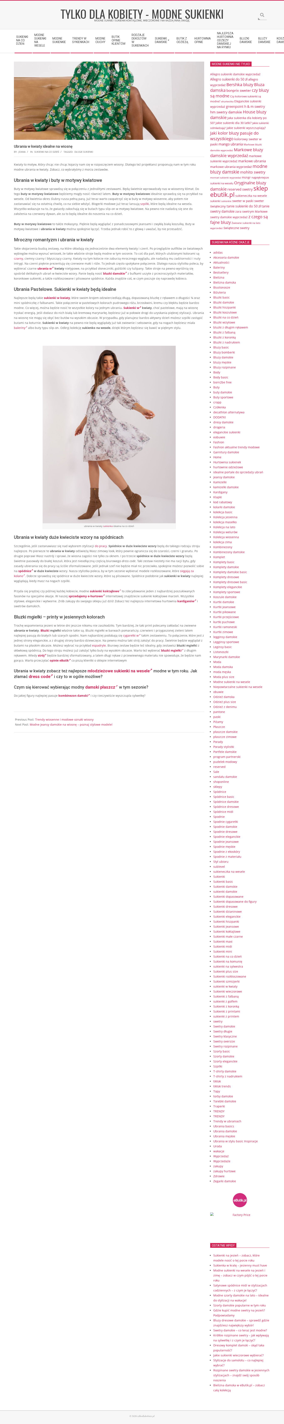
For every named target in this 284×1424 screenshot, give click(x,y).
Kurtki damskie (223, 602)
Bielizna (218, 277)
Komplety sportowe (226, 592)
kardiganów (185, 601)
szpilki (144, 204)
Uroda (217, 1146)
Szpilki (217, 1066)
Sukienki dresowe (225, 906)
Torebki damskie (224, 1101)
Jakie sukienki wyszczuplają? (246, 128)
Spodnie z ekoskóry (226, 852)
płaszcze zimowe (225, 737)
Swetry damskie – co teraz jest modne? (240, 1330)
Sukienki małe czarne (228, 936)
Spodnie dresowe (225, 832)
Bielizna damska (224, 282)
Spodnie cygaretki (225, 822)
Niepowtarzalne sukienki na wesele (237, 687)
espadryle (99, 645)
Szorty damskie (223, 1056)
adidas (218, 252)
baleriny (19, 328)
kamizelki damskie (226, 487)
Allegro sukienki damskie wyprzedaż (235, 74)
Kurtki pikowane (224, 612)
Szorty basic (221, 1051)
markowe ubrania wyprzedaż (231, 167)
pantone (219, 712)
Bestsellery (220, 272)
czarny (18, 258)
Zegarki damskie (224, 1181)
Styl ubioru (220, 862)
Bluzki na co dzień (225, 317)
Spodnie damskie (225, 827)
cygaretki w (131, 635)
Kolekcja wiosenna (226, 537)
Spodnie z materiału (227, 857)
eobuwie (219, 437)
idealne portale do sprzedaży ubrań (238, 472)
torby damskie (223, 1096)
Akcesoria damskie (226, 257)
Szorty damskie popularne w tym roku (239, 1305)
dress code (39, 676)
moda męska (222, 672)
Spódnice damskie (226, 802)
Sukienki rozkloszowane (229, 976)
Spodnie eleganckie (226, 837)
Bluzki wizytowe (224, 322)
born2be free (222, 382)
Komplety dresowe (226, 577)
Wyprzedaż (221, 1156)
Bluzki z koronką (224, 337)
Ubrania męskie (224, 1136)
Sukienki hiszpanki (226, 921)
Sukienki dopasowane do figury (235, 901)
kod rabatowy (222, 502)
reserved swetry (240, 189)
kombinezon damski (73, 696)
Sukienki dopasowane (228, 897)
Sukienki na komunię (227, 961)
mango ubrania (231, 144)
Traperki (219, 1106)
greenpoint (234, 106)
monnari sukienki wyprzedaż (225, 177)
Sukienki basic (223, 882)
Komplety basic (224, 562)
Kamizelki (220, 482)
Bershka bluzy (239, 84)
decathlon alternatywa (228, 412)
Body (216, 372)
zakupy (218, 1166)
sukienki (215, 201)
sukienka (108, 526)
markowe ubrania (252, 161)
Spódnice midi (223, 812)
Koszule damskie (225, 597)
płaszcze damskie (225, 732)
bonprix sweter (238, 90)
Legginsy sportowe (226, 642)
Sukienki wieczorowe (227, 991)
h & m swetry (254, 106)
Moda (217, 662)
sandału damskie (225, 777)
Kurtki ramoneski (225, 627)
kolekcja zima (222, 542)
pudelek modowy (225, 762)
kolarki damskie (224, 507)
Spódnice (219, 792)
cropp (217, 402)
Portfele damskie (225, 752)
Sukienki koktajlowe (226, 931)
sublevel (219, 867)
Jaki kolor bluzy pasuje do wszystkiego (234, 135)
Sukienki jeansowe (226, 926)
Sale (216, 772)
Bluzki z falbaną (224, 332)
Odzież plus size (224, 702)
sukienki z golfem (225, 1001)
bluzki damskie (114, 273)
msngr (246, 177)
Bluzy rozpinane (224, 367)
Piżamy (218, 722)
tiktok (217, 1081)
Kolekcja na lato (224, 527)
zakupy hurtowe (224, 1171)
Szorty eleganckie (225, 1061)
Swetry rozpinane (225, 1046)
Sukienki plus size (225, 971)
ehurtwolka (227, 101)
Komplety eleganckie (227, 587)
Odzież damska (224, 697)
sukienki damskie (225, 892)
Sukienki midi (222, 946)
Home (217, 457)
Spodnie (219, 817)
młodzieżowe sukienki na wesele (119, 670)
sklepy (217, 787)
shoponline (221, 782)
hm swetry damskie (226, 111)
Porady (218, 742)
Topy (216, 1091)
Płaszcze (219, 727)
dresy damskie (223, 422)
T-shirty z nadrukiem (227, 1076)
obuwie (218, 692)
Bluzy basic (221, 347)
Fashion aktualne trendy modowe (236, 447)
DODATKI (219, 417)
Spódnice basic (223, 797)
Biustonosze (221, 287)
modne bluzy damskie (238, 169)
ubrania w (44, 268)
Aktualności (221, 262)
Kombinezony (222, 547)
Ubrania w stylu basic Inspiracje (235, 1141)
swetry (217, 1021)
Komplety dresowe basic (230, 582)
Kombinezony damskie (229, 552)
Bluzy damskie (223, 357)
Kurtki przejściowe (226, 617)
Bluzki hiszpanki (224, 307)
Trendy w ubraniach (227, 1121)
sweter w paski (242, 201)
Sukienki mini (222, 951)
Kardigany (220, 492)
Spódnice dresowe (226, 807)
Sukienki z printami (226, 1011)
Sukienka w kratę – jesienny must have (240, 1265)
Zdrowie (219, 1176)
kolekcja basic (222, 512)
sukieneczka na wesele (251, 196)
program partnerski (227, 757)
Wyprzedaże (221, 1161)
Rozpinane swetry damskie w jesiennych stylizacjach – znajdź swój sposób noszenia (241, 1375)
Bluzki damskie (223, 302)
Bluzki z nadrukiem (226, 342)
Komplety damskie (226, 567)
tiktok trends (222, 1086)
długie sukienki (83, 151)
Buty (216, 387)
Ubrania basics (223, 1126)
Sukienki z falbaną (226, 996)
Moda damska (223, 667)
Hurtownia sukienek (227, 462)
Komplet (219, 557)
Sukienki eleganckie (227, 916)
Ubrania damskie (225, 1131)
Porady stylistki (223, 747)
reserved (219, 767)
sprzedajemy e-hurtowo (86, 596)
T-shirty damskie (224, 1071)
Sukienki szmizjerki (226, 981)
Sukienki (219, 877)
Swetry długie (222, 1031)
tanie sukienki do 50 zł (244, 206)
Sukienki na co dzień (46, 151)
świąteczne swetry (236, 228)
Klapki (217, 497)
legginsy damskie (225, 637)
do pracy (101, 546)
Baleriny (219, 267)
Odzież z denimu (225, 707)
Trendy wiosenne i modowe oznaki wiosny (64, 719)
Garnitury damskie (226, 452)
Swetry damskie (224, 1026)
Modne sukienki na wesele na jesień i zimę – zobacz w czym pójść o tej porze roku (240, 1275)
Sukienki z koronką (226, 1006)
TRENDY (219, 1111)
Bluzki (45, 630)
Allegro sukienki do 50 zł (228, 79)
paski (217, 717)
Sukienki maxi (222, 941)
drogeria (219, 427)
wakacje (218, 1151)
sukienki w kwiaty (57, 298)
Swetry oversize (224, 1041)
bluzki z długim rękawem (230, 327)
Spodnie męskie (224, 847)
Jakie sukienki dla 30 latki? (234, 123)
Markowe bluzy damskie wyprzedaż (236, 152)
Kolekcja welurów (225, 532)
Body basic (220, 377)
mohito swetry (252, 172)
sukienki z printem (226, 1016)
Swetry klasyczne (225, 1036)
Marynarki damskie (226, 657)
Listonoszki (220, 652)
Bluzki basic (221, 297)
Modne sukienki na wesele (231, 682)
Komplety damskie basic (230, 572)
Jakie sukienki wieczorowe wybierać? (238, 1355)
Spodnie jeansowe (226, 842)
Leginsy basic (222, 647)
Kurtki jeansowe (224, 607)
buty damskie (222, 392)
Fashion (218, 442)
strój (41, 655)
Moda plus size (223, 677)
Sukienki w (131, 308)
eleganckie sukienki (226, 432)
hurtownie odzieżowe (228, 467)
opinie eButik (59, 660)
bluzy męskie (222, 362)
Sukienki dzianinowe (227, 911)
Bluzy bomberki (224, 352)
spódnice (24, 571)
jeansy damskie (224, 477)
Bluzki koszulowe (225, 312)
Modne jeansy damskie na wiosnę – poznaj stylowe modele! (71, 724)
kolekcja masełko (225, 522)
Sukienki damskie (225, 887)
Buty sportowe (223, 397)
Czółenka (219, 407)
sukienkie (226, 201)
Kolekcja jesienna (225, 517)
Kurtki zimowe (223, 632)
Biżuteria (219, 292)
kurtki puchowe (224, 622)
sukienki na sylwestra (228, 966)
